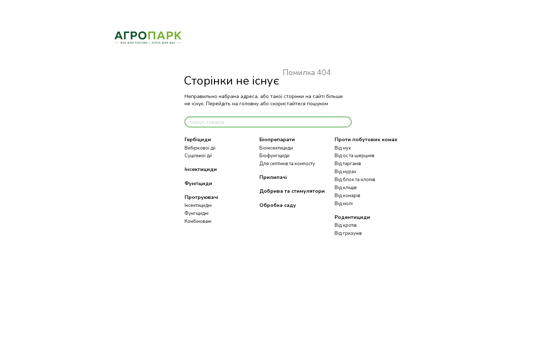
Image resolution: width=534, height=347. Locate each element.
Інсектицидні (198, 205)
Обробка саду (277, 205)
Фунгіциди (198, 183)
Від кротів (346, 225)
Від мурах (345, 171)
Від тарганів (348, 163)
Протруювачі (201, 197)
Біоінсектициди (276, 148)
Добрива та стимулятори (292, 191)
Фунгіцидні (197, 213)
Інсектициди (201, 169)
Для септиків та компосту (287, 163)
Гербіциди (198, 139)
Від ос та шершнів (355, 155)
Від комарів (347, 195)
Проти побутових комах (366, 139)
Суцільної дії (198, 155)
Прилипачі (273, 177)
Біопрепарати (277, 139)
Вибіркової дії (200, 148)
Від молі (344, 203)
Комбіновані (198, 221)
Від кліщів (346, 187)
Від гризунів (348, 233)
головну (249, 103)
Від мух (343, 148)
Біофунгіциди (274, 155)
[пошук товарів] (346, 122)
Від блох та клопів (355, 179)
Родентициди (352, 217)
